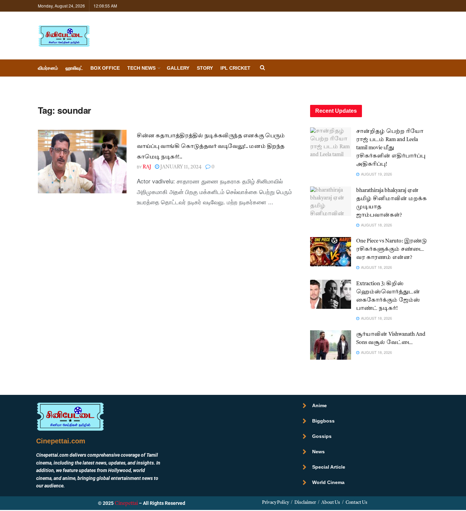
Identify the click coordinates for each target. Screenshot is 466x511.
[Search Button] (262, 68)
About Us (330, 502)
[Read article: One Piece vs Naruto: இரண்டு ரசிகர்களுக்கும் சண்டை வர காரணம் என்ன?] (330, 251)
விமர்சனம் (48, 68)
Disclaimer (305, 502)
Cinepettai (126, 503)
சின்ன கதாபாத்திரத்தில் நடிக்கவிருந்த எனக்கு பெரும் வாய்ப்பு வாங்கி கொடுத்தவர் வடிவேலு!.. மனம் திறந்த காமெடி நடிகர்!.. (211, 147)
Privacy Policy (275, 502)
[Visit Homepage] (64, 36)
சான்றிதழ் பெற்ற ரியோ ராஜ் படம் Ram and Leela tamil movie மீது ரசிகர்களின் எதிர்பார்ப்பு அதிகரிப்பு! (390, 148)
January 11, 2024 (180, 167)
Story (205, 68)
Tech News (141, 68)
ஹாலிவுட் (74, 68)
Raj (147, 167)
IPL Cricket (235, 68)
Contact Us (356, 502)
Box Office (105, 68)
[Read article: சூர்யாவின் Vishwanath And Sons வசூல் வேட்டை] (330, 345)
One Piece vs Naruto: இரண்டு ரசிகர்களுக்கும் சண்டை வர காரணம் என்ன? (391, 249)
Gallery (178, 68)
